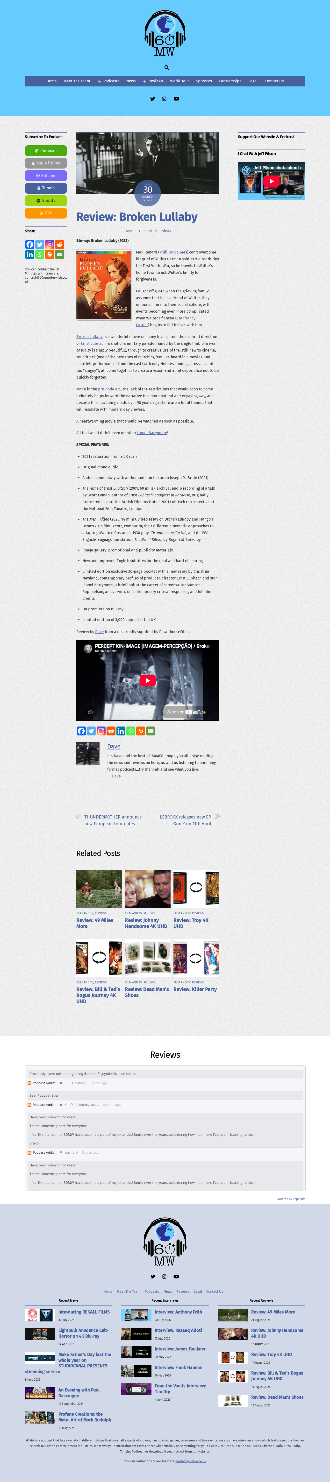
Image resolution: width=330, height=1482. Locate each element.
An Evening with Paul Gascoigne (79, 1392)
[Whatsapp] (130, 731)
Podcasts (110, 81)
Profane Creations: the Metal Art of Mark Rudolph (84, 1416)
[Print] (140, 731)
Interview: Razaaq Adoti (178, 1330)
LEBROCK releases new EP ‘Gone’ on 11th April (185, 820)
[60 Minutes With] (165, 55)
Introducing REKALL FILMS (84, 1312)
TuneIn (48, 188)
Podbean (48, 150)
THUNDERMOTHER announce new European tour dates (113, 820)
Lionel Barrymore (152, 432)
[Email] (150, 731)
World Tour (179, 81)
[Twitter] (91, 731)
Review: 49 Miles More (273, 1312)
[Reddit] (111, 731)
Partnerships (230, 81)
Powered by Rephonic (290, 1199)
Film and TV (148, 231)
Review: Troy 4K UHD (271, 1354)
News (131, 81)
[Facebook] (81, 731)
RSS (48, 213)
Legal (253, 81)
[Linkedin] (120, 731)
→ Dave (114, 776)
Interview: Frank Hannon (178, 1367)
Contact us (274, 81)
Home (51, 81)
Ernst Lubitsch (93, 343)
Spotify (48, 200)
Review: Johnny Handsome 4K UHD (146, 923)
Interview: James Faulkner (180, 1349)
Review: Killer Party (195, 989)
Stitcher (48, 175)
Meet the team (77, 81)
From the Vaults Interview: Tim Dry (180, 1388)
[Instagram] (101, 731)
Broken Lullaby (89, 336)
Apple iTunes (48, 163)
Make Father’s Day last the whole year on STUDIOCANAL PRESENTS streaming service (68, 1363)
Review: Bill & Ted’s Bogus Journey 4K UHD (98, 995)
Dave (129, 231)
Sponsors (204, 81)
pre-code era (109, 389)
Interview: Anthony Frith (178, 1312)
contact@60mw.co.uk (191, 1461)
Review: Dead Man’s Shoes (277, 1397)
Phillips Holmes (173, 252)
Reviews (155, 81)
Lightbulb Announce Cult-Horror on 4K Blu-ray (83, 1333)
